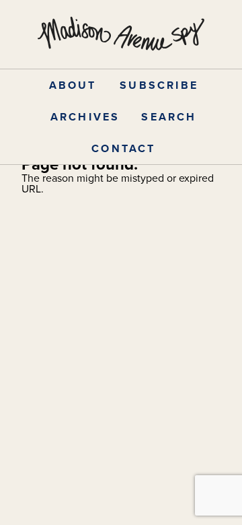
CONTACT (123, 148)
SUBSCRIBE (159, 85)
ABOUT (73, 85)
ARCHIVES (85, 117)
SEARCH (168, 117)
